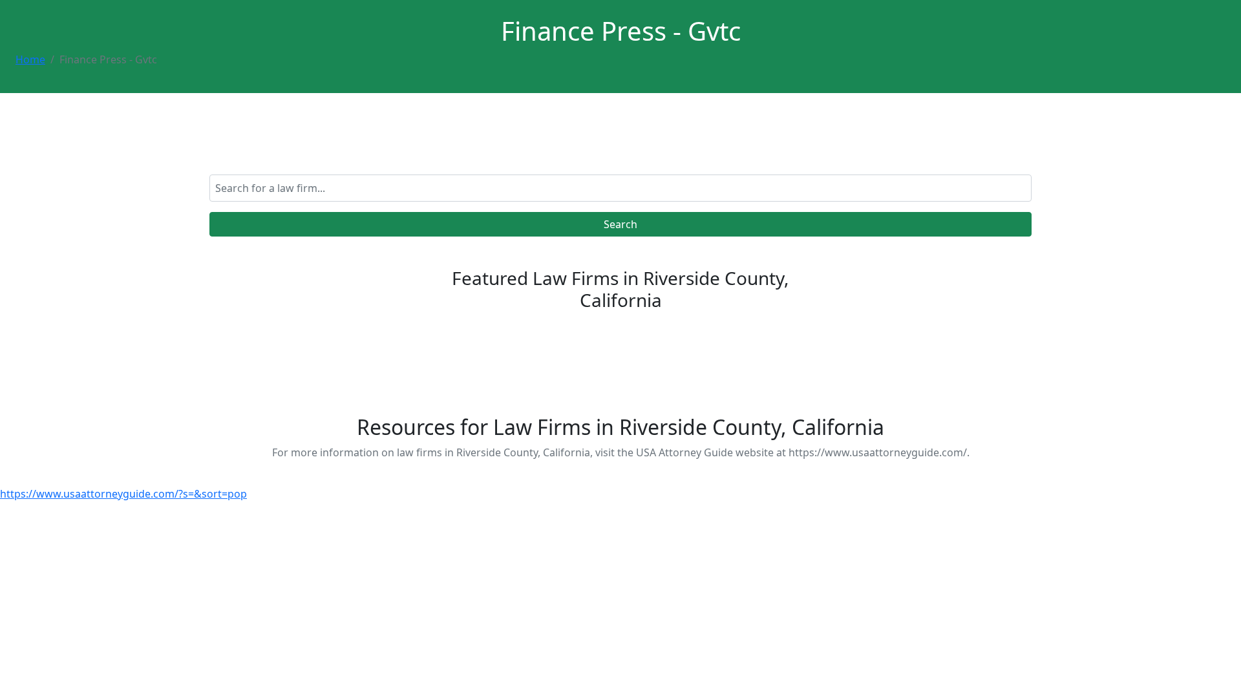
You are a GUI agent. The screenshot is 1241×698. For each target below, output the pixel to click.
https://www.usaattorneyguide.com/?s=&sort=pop (123, 494)
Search (620, 224)
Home (30, 59)
